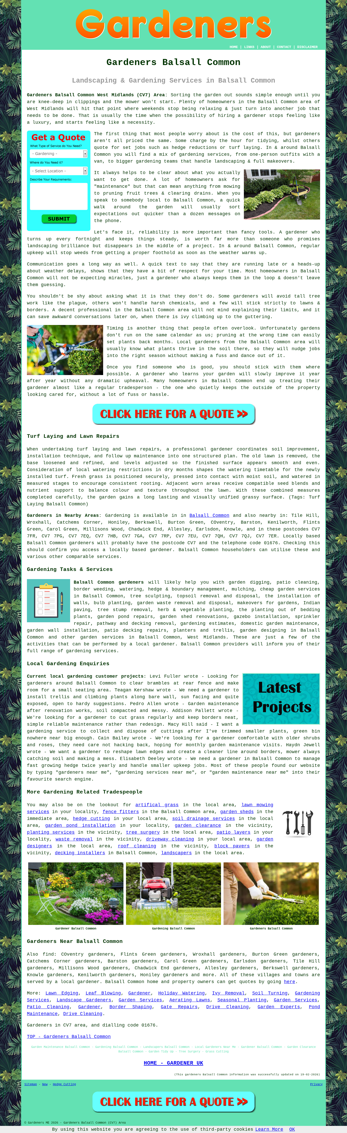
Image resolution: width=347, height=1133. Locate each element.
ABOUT (266, 47)
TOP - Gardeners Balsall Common (69, 1036)
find (48, 954)
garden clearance (198, 825)
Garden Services (140, 1000)
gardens (310, 328)
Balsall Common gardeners (109, 582)
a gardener (165, 278)
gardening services (91, 651)
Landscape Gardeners (84, 1000)
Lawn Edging (61, 993)
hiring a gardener (242, 115)
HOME (234, 47)
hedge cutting (91, 818)
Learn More (269, 1129)
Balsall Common (209, 515)
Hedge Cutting (64, 1084)
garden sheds (237, 811)
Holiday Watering (181, 993)
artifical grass (157, 805)
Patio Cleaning (48, 1007)
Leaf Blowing (103, 993)
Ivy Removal (228, 993)
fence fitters (121, 811)
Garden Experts (279, 1007)
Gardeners (39, 1025)
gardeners (307, 133)
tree (135, 596)
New (45, 1084)
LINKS (249, 47)
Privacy (316, 1084)
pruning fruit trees (130, 193)
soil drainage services (203, 818)
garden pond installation (80, 825)
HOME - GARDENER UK (173, 1063)
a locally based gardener (137, 549)
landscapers (176, 853)
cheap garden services (290, 589)
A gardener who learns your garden (185, 374)
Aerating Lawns (189, 1000)
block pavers (232, 846)
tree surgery (143, 832)
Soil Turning (270, 993)
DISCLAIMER (307, 47)
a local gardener (77, 981)
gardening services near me (155, 772)
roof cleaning (137, 846)
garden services (102, 637)
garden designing (263, 630)
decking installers (80, 853)
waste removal (74, 839)
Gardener (139, 993)
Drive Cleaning (227, 1007)
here (289, 981)
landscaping (42, 246)
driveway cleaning (170, 839)
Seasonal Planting (242, 1000)
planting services (51, 832)
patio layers (233, 832)
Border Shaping (130, 1007)
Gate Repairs (179, 1007)
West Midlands (206, 637)
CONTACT (284, 47)
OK (292, 1129)
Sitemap (30, 1084)
